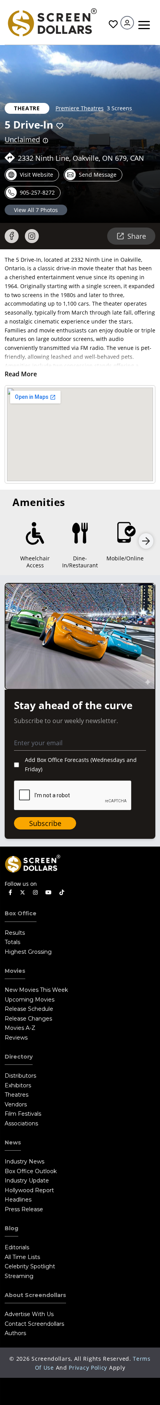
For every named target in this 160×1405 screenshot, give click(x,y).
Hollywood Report (29, 1190)
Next (146, 541)
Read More (21, 374)
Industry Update (27, 1180)
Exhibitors (18, 1085)
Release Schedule (29, 1008)
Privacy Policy (88, 1367)
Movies (15, 970)
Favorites (112, 24)
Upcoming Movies (29, 999)
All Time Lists (22, 1257)
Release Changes (28, 1018)
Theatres (16, 1094)
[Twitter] (22, 892)
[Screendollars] (52, 21)
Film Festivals (23, 1113)
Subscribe (45, 823)
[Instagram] (32, 236)
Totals (12, 942)
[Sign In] (127, 23)
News (13, 1142)
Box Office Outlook (31, 1171)
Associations (21, 1123)
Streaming (19, 1276)
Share (136, 236)
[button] (59, 126)
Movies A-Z (20, 1027)
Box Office (21, 913)
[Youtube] (48, 892)
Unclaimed (22, 139)
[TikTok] (61, 892)
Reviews (16, 1037)
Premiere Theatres (80, 108)
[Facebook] (12, 236)
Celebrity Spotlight (30, 1266)
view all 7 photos (36, 210)
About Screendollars (35, 1295)
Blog (11, 1228)
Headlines (18, 1199)
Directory (19, 1056)
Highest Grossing (28, 951)
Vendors (16, 1104)
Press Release (24, 1209)
